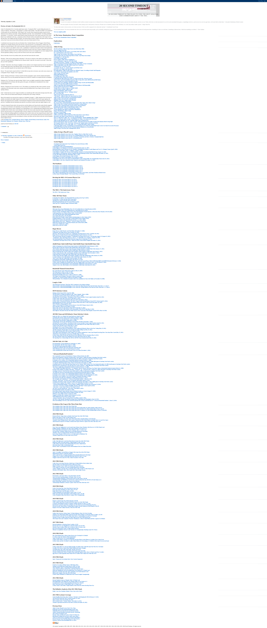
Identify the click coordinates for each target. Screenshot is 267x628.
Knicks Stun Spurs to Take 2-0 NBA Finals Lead (64, 417)
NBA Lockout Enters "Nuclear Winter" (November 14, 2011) (67, 601)
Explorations (57, 43)
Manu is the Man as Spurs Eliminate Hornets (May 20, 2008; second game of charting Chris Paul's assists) (77, 358)
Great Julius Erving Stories (60, 58)
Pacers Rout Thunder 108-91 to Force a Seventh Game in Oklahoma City (70, 434)
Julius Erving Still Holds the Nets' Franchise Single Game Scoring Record (71, 120)
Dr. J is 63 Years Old (58, 93)
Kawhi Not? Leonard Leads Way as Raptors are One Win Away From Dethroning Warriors (74, 504)
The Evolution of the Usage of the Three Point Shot (65, 406)
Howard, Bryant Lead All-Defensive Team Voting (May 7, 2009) (68, 319)
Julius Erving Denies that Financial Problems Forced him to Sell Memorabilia (72, 85)
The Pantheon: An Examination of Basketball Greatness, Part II (68, 167)
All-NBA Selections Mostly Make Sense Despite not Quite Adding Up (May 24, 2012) (72, 329)
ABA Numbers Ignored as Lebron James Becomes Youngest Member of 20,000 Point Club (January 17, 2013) (78, 248)
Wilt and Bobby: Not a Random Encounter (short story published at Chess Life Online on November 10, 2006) (79, 278)
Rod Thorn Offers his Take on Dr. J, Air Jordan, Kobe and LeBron (70, 51)
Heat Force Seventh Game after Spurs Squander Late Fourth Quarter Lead (70, 571)
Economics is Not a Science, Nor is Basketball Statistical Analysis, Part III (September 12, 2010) (75, 375)
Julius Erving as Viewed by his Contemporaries (65, 98)
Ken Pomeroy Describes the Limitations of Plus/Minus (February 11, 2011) (70, 377)
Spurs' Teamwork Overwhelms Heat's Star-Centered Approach (67, 559)
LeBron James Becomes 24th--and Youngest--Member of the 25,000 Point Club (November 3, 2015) (76, 252)
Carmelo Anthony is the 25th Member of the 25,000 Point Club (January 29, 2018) (72, 256)
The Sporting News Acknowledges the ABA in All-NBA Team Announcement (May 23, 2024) (74, 337)
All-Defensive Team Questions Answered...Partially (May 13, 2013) (68, 333)
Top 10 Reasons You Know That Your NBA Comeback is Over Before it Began (71, 284)
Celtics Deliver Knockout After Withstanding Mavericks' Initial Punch (69, 443)
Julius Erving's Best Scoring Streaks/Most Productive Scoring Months (70, 104)
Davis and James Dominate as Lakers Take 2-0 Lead (65, 489)
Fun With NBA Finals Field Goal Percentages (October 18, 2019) (68, 392)
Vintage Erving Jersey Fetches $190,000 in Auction (66, 81)
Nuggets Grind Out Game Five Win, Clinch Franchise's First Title (68, 457)
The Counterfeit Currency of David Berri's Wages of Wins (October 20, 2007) (71, 356)
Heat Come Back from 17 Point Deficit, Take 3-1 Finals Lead (67, 584)
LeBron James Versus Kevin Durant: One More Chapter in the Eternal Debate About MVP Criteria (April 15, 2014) (80, 301)
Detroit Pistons (32, 119)
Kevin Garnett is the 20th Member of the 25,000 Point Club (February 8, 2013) (71, 250)
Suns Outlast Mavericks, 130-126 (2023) (62, 215)
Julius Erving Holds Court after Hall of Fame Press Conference (69, 65)
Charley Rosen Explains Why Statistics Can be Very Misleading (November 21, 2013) (73, 383)
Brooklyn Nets (7, 119)
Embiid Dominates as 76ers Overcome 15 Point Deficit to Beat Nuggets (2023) (71, 218)
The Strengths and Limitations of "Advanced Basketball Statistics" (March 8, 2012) (72, 379)
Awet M (27, 135)
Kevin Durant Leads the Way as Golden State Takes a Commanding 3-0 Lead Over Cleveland (75, 516)
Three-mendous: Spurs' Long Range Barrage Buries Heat (66, 567)
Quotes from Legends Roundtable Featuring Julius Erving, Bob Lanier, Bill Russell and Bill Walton (77, 79)
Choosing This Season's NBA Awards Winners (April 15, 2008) (67, 317)
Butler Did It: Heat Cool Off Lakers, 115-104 (63, 491)
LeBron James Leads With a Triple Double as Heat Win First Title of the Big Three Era (73, 585)
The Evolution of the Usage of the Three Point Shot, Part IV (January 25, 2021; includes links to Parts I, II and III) (80, 410)
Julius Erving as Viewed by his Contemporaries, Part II (67, 128)
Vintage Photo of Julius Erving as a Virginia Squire (66, 88)
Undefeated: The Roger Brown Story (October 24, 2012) (66, 232)
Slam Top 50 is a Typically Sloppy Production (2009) (65, 203)
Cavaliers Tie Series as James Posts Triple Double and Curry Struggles (69, 548)
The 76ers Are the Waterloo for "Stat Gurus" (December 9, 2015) (68, 388)
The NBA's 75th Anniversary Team (61, 192)
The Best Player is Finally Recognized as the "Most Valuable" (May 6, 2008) (70, 294)
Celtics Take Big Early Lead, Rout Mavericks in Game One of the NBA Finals (71, 441)
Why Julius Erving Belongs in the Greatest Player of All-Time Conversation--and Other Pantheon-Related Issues (79, 172)
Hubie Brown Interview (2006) (60, 225)
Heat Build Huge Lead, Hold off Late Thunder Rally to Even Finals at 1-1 (70, 581)
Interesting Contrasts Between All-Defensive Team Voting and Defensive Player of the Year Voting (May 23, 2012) (79, 328)
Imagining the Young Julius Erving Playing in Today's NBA (68, 106)
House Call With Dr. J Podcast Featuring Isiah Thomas (67, 108)
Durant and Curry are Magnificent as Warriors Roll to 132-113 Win (69, 525)
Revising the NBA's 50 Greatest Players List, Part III (65, 182)
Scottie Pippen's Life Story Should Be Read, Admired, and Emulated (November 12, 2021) (74, 160)
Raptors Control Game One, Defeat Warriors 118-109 (65, 500)
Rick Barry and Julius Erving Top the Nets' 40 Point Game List (69, 116)
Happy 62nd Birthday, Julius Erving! (62, 90)
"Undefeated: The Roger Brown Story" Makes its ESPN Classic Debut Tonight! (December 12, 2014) (76, 240)
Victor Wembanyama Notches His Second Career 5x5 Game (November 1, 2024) (71, 350)
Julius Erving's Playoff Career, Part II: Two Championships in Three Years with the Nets (75, 135)
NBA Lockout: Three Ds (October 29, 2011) (63, 599)
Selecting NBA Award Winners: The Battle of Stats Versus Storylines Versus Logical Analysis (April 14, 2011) (78, 297)
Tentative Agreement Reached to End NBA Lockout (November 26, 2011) (70, 602)
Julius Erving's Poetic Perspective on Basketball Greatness (67, 97)
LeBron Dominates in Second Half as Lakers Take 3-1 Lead (67, 492)
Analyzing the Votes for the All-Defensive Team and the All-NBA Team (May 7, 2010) (73, 321)
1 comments (3, 126)
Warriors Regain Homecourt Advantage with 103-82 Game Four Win (69, 550)
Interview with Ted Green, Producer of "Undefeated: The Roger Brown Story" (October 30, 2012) (76, 233)
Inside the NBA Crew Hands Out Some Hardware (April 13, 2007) (68, 316)
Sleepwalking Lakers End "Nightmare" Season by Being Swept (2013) (69, 221)
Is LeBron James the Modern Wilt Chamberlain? (64, 536)
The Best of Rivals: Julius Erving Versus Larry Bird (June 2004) (69, 48)
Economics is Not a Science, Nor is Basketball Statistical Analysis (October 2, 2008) (72, 360)
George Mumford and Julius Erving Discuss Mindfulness (67, 109)
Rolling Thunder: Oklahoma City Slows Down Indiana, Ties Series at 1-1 (70, 428)
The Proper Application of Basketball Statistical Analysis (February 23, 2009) (71, 366)
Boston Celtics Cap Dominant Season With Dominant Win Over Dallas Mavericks (72, 446)
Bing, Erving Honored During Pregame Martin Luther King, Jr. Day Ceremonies (73, 63)
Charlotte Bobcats (16, 119)
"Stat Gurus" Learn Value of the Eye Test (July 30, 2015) (66, 387)
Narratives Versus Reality (60, 112)
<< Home (3, 142)
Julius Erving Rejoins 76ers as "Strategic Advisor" (66, 92)
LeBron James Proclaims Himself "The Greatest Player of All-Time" (69, 173)
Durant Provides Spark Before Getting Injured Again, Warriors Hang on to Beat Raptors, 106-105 (76, 506)
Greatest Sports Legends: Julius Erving (63, 89)
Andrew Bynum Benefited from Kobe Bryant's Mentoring (66, 612)
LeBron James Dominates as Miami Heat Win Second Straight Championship (71, 574)
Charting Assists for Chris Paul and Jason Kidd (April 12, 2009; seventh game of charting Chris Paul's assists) (78, 370)
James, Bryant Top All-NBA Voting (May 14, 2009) (65, 320)
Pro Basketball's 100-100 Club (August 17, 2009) (64, 345)
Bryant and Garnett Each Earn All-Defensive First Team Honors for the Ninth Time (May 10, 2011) (76, 324)
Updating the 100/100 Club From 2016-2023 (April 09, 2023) (67, 347)
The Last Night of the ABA (60, 50)
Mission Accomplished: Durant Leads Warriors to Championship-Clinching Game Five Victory (75, 529)
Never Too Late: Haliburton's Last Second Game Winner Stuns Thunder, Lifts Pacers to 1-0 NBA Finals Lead (78, 427)
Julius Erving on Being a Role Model (62, 101)
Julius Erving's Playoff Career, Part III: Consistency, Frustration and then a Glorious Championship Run (79, 136)
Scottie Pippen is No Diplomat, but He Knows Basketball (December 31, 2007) (71, 148)
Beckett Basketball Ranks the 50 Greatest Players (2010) (66, 201)
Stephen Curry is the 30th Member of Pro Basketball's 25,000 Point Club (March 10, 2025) (74, 265)
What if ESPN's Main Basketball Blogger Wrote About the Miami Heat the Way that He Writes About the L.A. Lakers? (81, 286)
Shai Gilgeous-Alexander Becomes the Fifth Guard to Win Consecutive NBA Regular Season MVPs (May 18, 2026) (80, 310)
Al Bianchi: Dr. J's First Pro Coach (62, 66)
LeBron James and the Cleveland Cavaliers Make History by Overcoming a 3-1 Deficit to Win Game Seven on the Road (81, 541)
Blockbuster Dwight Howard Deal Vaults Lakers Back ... (66, 616)
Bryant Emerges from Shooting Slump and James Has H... (66, 618)
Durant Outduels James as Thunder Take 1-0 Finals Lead (66, 580)
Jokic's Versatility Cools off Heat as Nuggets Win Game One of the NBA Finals (71, 452)
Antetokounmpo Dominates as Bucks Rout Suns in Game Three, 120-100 (70, 478)
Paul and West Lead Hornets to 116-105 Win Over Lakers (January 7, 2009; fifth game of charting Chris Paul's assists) (80, 365)
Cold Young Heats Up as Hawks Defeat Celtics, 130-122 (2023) (67, 213)
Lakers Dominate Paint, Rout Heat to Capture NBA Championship (68, 495)
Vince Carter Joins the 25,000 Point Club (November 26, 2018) (67, 258)
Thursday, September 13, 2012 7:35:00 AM (12, 135)
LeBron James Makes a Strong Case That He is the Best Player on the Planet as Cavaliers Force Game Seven (78, 539)
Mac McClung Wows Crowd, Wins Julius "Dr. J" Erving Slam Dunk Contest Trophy (74, 124)
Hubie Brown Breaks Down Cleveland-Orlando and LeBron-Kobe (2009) (70, 222)
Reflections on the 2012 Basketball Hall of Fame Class (65, 609)
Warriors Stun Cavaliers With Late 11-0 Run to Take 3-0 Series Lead (69, 527)
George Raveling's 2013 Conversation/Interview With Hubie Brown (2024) (70, 210)
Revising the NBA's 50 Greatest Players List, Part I (65, 179)
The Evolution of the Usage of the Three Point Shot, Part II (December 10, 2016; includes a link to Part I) (77, 407)
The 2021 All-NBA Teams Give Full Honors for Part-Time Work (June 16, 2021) (71, 336)
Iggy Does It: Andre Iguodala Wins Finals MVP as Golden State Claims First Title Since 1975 (74, 553)
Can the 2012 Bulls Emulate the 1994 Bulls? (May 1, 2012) (66, 154)
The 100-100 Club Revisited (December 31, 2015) (64, 346)
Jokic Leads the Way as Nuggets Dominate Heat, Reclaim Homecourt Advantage (71, 454)
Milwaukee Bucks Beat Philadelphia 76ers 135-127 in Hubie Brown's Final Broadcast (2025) (74, 209)
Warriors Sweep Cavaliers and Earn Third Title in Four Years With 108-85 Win (71, 517)
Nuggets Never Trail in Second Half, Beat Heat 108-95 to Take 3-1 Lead (69, 456)
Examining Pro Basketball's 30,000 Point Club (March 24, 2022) (68, 259)
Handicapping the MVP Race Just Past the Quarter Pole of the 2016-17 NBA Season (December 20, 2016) (77, 302)
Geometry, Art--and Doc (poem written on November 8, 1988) (67, 277)
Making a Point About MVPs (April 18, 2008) (63, 293)
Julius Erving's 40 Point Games (61, 73)
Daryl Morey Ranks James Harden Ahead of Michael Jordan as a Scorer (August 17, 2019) (74, 391)
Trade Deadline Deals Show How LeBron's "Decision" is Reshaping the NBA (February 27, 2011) (76, 597)
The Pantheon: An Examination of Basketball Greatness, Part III (68, 168)
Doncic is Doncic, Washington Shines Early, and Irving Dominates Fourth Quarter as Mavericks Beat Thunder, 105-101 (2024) (82, 211)
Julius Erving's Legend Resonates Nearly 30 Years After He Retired (70, 105)
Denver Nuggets (24, 119)
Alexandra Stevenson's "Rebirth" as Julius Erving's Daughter (68, 62)
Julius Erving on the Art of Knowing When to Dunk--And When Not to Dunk (72, 55)
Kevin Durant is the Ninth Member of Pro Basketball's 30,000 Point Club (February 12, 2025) (75, 263)
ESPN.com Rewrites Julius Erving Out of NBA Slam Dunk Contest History (71, 114)
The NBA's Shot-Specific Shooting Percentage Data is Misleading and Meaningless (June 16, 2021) (76, 399)
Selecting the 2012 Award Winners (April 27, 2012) (64, 327)
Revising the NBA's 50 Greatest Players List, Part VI (65, 186)
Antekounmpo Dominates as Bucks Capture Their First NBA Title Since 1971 (71, 482)
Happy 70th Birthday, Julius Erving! (62, 110)
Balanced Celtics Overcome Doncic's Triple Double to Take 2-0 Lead (69, 442)
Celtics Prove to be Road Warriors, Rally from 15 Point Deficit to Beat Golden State (72, 463)
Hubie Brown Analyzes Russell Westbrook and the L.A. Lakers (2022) (69, 219)
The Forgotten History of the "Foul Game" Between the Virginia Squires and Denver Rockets (76, 123)
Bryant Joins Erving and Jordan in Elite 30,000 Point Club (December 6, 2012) (71, 247)
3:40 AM (16, 123)
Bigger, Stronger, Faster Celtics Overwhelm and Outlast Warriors (68, 466)
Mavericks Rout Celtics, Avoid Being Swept (63, 445)
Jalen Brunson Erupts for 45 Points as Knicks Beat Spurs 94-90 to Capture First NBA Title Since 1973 (77, 421)
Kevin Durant (39, 119)
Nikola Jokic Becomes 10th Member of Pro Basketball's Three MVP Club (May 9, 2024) (73, 309)
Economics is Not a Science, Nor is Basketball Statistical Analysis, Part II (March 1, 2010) (73, 373)
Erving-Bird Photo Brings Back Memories (64, 77)
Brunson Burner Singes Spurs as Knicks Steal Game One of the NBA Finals (70, 416)
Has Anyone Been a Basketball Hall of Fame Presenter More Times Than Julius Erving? (74, 102)
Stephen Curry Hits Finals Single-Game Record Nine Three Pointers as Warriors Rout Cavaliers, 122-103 (77, 514)
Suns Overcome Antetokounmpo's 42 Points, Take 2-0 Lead (67, 477)
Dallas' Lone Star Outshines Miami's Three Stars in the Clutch (67, 591)
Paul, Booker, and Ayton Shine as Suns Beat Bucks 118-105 (66, 475)
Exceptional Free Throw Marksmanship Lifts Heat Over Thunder (68, 582)
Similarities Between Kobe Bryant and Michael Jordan (65, 610)
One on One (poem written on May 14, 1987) (63, 273)
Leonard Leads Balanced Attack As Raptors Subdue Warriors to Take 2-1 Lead (71, 503)
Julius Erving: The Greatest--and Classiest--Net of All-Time (68, 54)
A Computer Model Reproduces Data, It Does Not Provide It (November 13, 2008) (72, 362)
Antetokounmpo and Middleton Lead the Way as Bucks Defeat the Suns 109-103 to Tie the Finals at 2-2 (77, 479)
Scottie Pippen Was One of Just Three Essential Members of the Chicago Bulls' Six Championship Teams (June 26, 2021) (81, 158)
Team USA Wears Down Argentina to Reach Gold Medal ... (67, 617)
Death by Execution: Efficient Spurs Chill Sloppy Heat (65, 564)
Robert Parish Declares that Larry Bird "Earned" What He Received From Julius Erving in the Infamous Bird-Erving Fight (83, 121)
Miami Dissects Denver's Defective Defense (63, 453)
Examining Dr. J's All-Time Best (61, 57)
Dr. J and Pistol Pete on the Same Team (63, 52)
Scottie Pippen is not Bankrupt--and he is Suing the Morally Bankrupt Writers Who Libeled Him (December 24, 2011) (80, 153)
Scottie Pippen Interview (59, 145)
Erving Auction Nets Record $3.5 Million (63, 86)
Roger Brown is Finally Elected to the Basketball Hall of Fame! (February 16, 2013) (72, 235)
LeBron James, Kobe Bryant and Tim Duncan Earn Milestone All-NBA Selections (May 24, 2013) (76, 335)
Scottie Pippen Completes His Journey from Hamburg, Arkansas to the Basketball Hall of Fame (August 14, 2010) (79, 152)
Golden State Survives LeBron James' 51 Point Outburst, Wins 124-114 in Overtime (72, 513)
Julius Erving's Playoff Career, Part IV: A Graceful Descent (68, 138)
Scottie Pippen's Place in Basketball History (63, 146)
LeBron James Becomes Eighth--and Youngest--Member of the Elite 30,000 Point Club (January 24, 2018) (77, 255)
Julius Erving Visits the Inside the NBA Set (64, 94)
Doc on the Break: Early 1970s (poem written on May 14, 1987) (67, 270)
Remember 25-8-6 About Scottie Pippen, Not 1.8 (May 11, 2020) (67, 157)
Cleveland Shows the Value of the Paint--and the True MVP (67, 549)
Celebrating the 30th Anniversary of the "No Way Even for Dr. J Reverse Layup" (73, 78)
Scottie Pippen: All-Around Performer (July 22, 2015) (65, 156)
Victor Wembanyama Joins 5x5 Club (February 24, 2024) (66, 349)
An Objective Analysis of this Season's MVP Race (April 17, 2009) (68, 295)
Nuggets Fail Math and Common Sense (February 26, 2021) (67, 395)
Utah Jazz (28, 121)
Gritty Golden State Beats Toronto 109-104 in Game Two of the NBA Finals (70, 502)
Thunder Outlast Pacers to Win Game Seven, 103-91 (65, 435)
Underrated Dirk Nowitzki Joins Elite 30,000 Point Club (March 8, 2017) (70, 254)
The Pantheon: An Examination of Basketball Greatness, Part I (67, 165)
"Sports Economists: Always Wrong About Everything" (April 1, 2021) (69, 397)
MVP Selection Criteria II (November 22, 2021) (64, 306)
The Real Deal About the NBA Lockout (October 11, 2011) (66, 598)
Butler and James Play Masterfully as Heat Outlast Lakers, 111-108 (68, 493)
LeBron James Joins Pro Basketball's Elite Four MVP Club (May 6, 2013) (70, 299)
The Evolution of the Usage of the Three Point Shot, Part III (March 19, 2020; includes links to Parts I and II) (78, 409)
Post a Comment (5, 139)
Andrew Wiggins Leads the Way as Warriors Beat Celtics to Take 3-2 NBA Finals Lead (73, 468)
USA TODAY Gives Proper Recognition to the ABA (66, 71)
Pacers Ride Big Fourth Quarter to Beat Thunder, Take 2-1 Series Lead (69, 429)
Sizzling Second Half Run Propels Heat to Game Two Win (66, 566)
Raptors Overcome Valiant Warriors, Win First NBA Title (66, 507)
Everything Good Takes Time (61, 75)
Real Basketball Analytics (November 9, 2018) (63, 389)
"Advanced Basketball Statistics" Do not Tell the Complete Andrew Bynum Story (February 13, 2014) (77, 384)
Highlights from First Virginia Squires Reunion (65, 100)
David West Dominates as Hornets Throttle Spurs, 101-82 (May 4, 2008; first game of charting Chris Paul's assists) (79, 357)
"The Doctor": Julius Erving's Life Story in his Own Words (68, 96)
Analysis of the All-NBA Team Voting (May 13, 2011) (65, 325)
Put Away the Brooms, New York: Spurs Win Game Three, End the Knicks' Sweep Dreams (74, 418)
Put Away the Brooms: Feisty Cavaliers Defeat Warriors (66, 528)
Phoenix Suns (22, 121)
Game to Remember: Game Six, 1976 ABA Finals (65, 61)
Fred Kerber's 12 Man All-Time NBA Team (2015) (64, 199)
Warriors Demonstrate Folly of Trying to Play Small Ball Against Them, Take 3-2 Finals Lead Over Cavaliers (78, 552)
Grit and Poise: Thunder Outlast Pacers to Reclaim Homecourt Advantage (70, 431)
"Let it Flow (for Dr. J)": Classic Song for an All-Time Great (68, 67)
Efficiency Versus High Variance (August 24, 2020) (64, 393)
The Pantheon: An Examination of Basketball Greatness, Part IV (68, 169)
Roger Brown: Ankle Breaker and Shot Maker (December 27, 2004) (69, 231)
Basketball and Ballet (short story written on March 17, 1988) (67, 274)
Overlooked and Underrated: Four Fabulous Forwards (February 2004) (71, 143)
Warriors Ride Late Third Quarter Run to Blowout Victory (67, 464)
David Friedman (67, 18)
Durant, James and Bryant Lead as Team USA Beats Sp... (66, 614)
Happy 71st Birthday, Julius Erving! (62, 113)
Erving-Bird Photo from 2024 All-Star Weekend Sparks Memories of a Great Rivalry (74, 127)
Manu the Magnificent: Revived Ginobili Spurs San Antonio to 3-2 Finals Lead (71, 570)
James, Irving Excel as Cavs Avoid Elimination (64, 538)
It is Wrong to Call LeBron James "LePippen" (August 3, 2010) (68, 150)
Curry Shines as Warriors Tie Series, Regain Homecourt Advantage (68, 467)
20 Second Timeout (133, 5)
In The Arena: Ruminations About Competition (65, 37)
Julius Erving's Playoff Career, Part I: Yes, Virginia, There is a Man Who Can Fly (73, 134)
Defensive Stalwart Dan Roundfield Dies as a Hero (64, 620)
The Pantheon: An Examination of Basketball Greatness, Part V (68, 171)
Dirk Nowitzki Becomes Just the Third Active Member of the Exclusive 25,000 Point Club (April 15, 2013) (77, 251)
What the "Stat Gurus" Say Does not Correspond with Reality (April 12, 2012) (71, 380)
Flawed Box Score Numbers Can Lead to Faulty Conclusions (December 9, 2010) (72, 376)
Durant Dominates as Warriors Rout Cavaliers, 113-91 (65, 524)
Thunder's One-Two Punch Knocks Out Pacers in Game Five (67, 432)
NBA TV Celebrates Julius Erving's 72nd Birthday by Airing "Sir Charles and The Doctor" (75, 119)
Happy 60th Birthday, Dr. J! (60, 74)
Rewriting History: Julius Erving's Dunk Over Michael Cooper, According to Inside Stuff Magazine (77, 70)
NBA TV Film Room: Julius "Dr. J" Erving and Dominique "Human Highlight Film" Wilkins (76, 117)
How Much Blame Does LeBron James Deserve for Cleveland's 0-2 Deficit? (70, 535)
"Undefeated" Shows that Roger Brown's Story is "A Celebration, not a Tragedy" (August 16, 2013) (76, 237)
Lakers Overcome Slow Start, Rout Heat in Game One (65, 488)
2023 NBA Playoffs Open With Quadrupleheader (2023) (66, 214)
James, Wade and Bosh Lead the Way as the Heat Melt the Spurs (68, 569)
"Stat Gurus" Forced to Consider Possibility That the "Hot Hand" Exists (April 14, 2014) (74, 385)
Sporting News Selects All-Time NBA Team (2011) (64, 200)
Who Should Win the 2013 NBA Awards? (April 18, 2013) (66, 331)
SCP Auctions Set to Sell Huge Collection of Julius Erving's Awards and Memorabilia (74, 82)
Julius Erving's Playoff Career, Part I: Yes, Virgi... (64, 608)
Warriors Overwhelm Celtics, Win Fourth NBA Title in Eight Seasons (69, 470)
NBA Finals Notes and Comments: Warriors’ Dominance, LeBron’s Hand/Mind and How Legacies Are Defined (79, 518)
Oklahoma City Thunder (12, 121)
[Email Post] (8, 126)
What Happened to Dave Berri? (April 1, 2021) (64, 396)
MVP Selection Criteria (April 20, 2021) (62, 303)
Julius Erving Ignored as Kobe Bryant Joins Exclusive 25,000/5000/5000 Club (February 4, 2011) (75, 246)
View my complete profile (60, 31)
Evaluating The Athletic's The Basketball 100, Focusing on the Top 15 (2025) (71, 197)
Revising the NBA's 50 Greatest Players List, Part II (65, 181)
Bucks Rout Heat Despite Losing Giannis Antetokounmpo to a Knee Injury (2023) (72, 217)
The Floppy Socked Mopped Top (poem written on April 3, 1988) (68, 276)
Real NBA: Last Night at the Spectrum (63, 69)
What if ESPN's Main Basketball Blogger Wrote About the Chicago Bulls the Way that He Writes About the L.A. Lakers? (81, 287)
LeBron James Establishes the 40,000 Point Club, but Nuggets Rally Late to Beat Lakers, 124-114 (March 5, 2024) (79, 262)
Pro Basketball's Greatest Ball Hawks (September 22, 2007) (66, 343)
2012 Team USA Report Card (60, 613)
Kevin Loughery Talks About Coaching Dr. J (64, 59)
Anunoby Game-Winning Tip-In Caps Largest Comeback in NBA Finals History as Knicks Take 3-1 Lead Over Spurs (80, 420)
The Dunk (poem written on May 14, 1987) (63, 272)
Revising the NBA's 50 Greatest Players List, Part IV (65, 183)
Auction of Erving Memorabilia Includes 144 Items (66, 83)
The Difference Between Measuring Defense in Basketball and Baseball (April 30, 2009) (73, 372)
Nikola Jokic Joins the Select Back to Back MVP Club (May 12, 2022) (69, 307)
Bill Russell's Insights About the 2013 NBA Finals (64, 573)
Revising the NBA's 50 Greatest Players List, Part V (65, 185)
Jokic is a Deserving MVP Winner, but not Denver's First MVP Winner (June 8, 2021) (73, 305)
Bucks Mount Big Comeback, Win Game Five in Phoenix (66, 481)
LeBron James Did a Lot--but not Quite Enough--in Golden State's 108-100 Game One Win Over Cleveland (78, 546)
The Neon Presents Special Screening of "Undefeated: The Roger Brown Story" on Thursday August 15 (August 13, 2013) (81, 236)
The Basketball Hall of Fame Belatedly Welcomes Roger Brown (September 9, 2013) (72, 239)
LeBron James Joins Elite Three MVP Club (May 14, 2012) (67, 298)
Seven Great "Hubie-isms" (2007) (60, 223)
